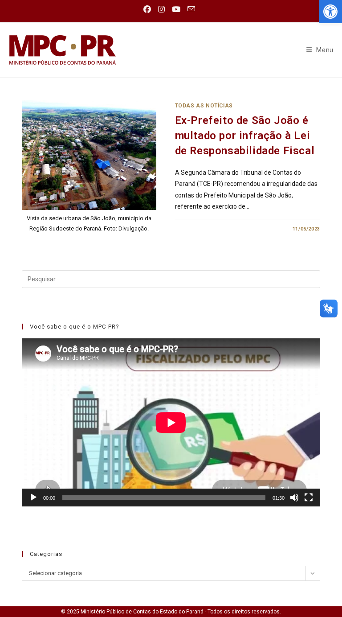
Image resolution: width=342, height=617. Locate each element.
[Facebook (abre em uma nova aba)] (149, 9)
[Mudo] (294, 497)
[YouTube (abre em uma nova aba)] (176, 9)
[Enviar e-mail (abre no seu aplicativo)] (191, 9)
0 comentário (202, 229)
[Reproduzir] (33, 497)
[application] (171, 422)
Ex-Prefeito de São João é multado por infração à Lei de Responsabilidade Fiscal (245, 135)
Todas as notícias (204, 106)
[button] (330, 11)
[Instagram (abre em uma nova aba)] (161, 9)
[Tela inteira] (308, 497)
